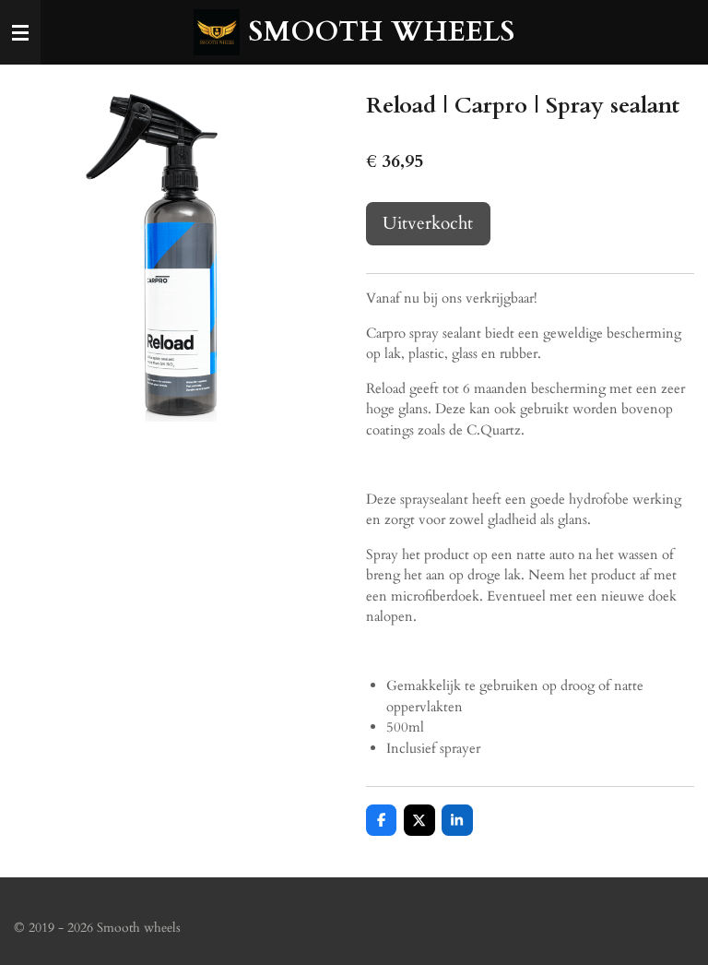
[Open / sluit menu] (20, 32)
